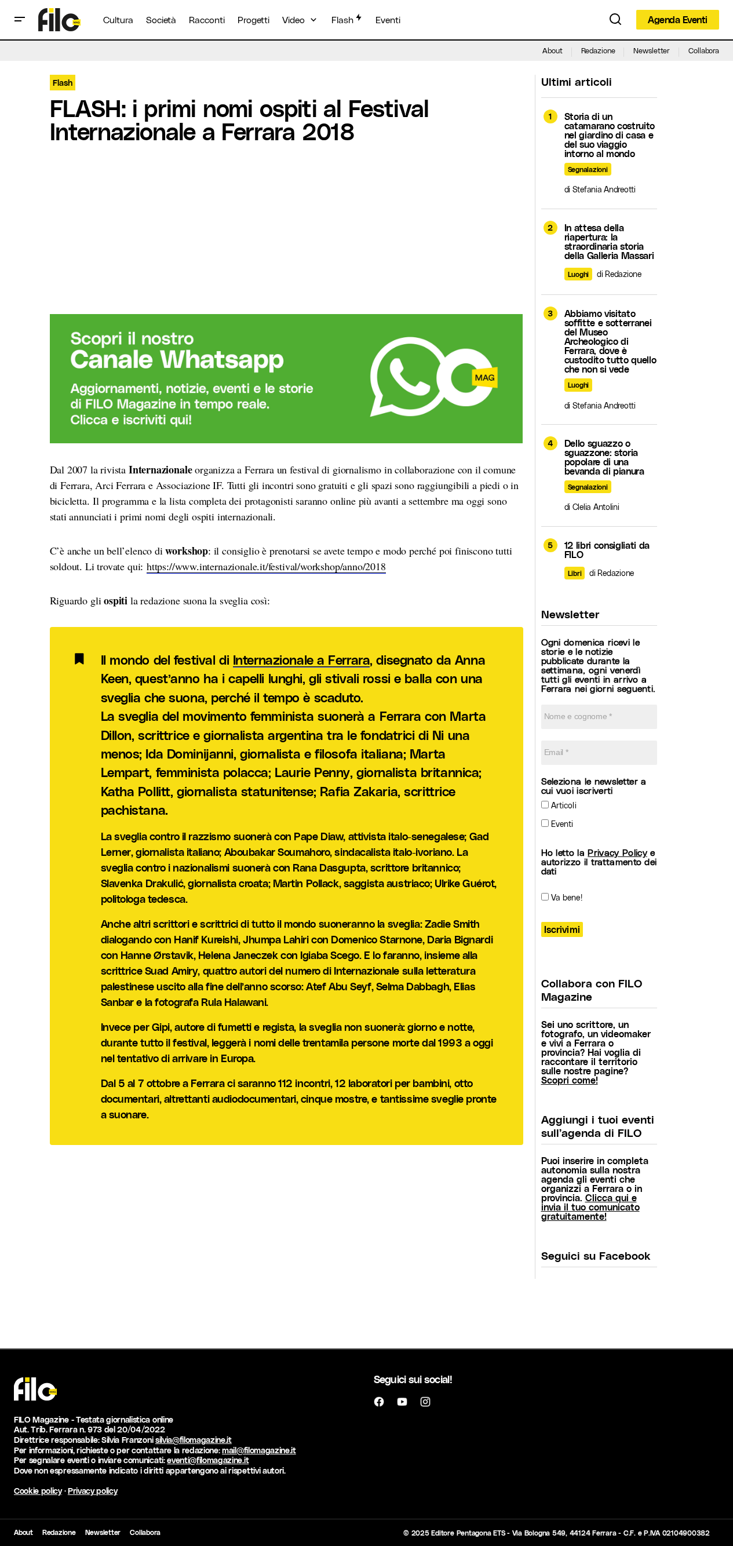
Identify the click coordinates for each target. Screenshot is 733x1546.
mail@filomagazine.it (259, 1450)
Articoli (563, 805)
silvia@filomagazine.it (193, 1440)
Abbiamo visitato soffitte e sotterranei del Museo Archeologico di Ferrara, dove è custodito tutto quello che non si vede (610, 341)
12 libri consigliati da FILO (607, 550)
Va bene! (565, 897)
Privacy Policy (617, 852)
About (552, 50)
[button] (20, 19)
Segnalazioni (588, 169)
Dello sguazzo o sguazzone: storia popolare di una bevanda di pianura (604, 457)
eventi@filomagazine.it (208, 1460)
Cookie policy (38, 1491)
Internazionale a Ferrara (301, 659)
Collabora (703, 50)
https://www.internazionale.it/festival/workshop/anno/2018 (266, 566)
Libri (575, 573)
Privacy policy (93, 1491)
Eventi (561, 824)
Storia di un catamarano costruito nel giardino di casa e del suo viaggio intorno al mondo (609, 135)
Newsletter (651, 50)
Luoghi (578, 274)
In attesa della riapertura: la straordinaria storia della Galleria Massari (609, 241)
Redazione (598, 50)
